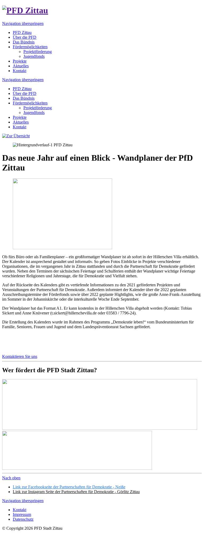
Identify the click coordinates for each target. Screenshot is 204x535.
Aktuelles (21, 122)
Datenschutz (23, 519)
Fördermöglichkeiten (30, 103)
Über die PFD (24, 93)
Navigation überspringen (23, 23)
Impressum (22, 514)
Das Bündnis (24, 98)
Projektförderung (37, 108)
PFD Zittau (22, 88)
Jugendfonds (34, 112)
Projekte (20, 117)
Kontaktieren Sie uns (19, 356)
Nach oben (11, 478)
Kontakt (19, 127)
